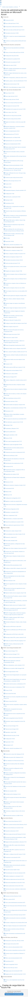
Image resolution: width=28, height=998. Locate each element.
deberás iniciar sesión (18, 992)
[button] (1, 1)
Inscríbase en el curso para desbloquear (14, 994)
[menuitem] (1, 3)
